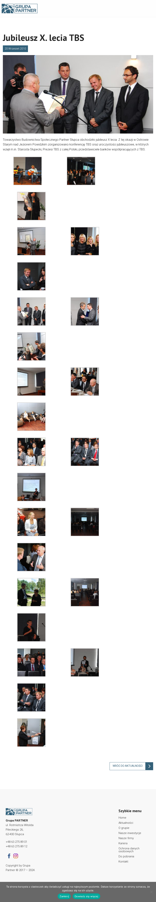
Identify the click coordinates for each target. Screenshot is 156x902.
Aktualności (126, 823)
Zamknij (64, 896)
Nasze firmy (126, 838)
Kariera (123, 843)
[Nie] (151, 892)
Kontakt (123, 861)
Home (122, 817)
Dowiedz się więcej (86, 896)
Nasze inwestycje (130, 833)
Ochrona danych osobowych (129, 850)
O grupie (124, 828)
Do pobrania (126, 856)
